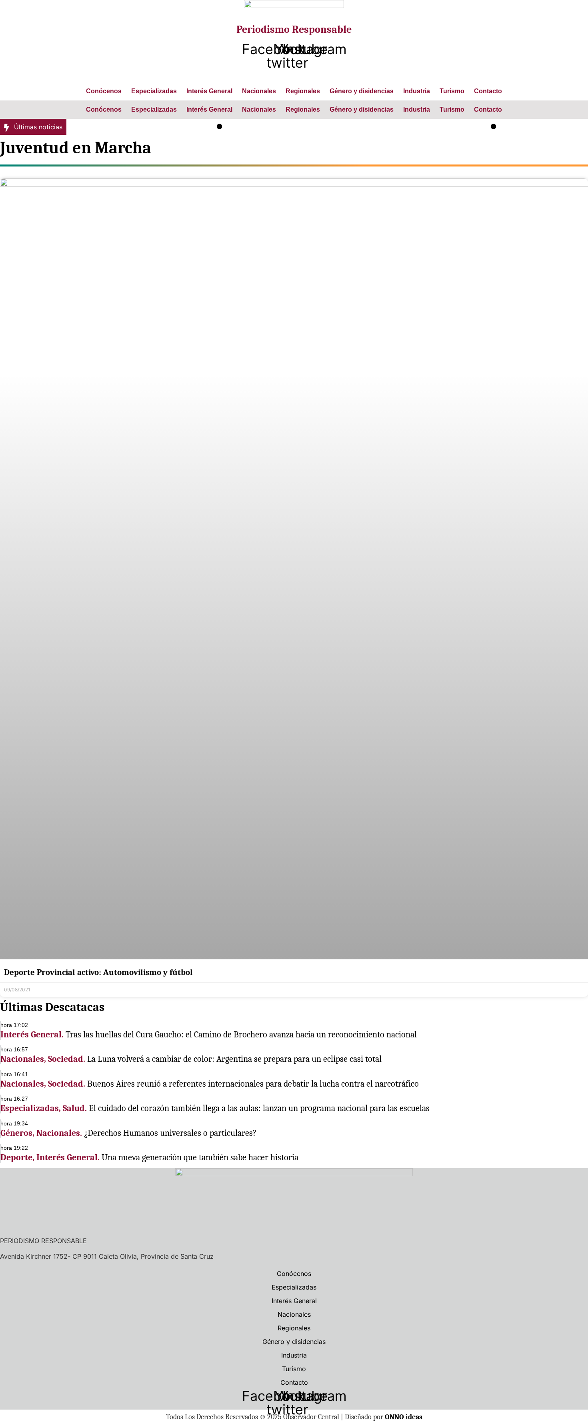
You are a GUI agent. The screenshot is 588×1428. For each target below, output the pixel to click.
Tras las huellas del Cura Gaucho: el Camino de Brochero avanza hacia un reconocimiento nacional (241, 1034)
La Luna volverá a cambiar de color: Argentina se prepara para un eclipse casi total (343, 127)
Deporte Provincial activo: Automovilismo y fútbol (98, 972)
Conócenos (104, 91)
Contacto (488, 91)
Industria (416, 91)
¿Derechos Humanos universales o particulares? (170, 1133)
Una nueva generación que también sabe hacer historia (200, 1157)
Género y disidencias (362, 91)
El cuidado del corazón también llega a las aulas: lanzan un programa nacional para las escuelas (259, 1108)
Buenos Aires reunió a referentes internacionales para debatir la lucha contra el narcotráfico (253, 1084)
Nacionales (259, 91)
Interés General (209, 91)
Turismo (452, 91)
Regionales (303, 91)
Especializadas (154, 91)
